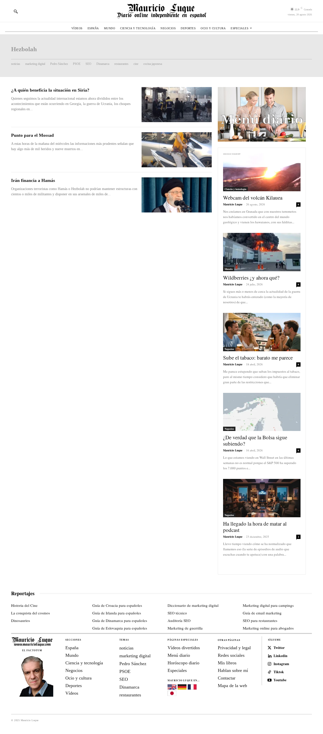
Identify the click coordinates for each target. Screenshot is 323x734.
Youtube (280, 680)
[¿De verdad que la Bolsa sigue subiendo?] (262, 412)
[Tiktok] (269, 672)
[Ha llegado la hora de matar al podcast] (262, 498)
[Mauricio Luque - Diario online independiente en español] (161, 11)
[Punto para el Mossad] (177, 149)
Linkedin (280, 656)
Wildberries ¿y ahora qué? (251, 277)
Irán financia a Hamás (33, 180)
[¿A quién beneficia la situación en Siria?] (177, 104)
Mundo (229, 269)
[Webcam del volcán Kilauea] (262, 172)
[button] (15, 11)
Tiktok (279, 672)
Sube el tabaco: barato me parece (258, 357)
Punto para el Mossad (32, 135)
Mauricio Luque (233, 204)
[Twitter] (269, 648)
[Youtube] (269, 680)
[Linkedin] (269, 656)
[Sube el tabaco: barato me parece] (262, 332)
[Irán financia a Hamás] (177, 194)
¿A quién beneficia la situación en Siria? (50, 90)
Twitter (279, 648)
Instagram (281, 664)
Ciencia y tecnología (235, 189)
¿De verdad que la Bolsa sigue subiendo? (255, 440)
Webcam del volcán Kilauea (252, 197)
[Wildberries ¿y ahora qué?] (262, 252)
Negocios (229, 349)
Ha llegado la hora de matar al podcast (255, 526)
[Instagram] (269, 664)
